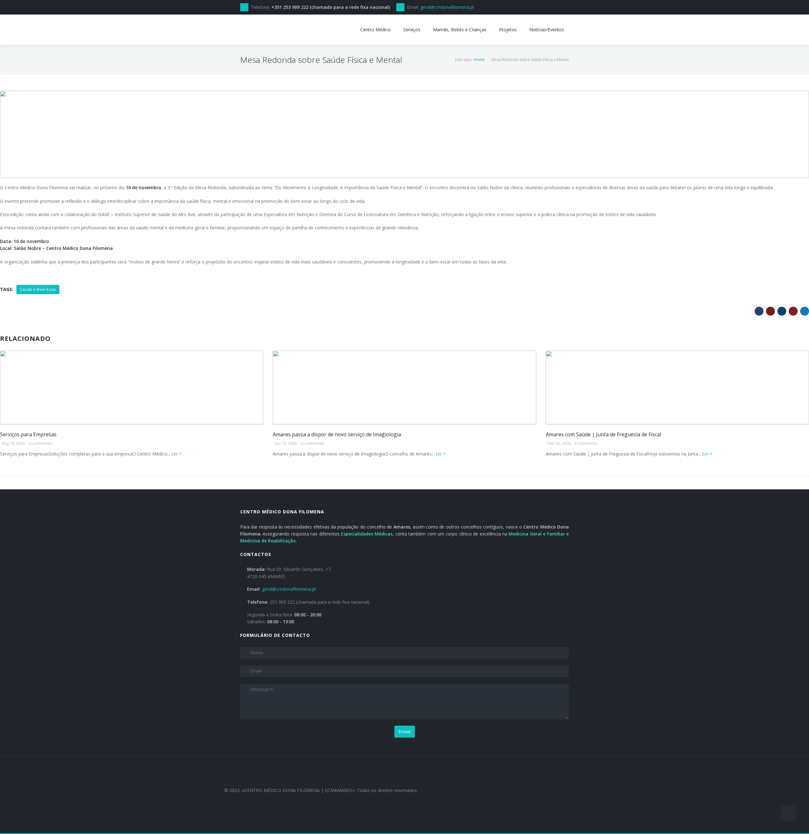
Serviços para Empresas (28, 434)
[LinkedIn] (781, 311)
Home (479, 59)
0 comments (40, 443)
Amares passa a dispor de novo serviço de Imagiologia (337, 434)
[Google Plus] (770, 311)
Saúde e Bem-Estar (38, 289)
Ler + (177, 454)
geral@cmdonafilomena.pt (447, 7)
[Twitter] (804, 311)
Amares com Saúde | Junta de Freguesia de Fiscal (603, 434)
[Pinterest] (793, 311)
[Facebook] (759, 311)
